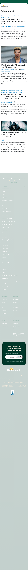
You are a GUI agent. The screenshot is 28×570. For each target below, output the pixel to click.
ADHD (4, 272)
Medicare (4, 197)
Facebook (11, 375)
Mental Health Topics (5, 71)
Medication (19, 26)
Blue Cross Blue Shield (7, 200)
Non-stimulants (5, 254)
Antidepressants (6, 242)
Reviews (4, 313)
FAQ (3, 302)
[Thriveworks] (4, 6)
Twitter (21, 375)
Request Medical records (21, 386)
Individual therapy (7, 218)
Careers (18, 328)
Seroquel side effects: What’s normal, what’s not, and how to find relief (13, 21)
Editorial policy (5, 305)
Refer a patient (5, 326)
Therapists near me (6, 233)
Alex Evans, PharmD (6, 26)
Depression (5, 278)
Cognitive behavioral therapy (10, 275)
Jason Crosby (5, 101)
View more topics (17, 310)
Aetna (3, 191)
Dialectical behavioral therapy (10, 281)
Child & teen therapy (7, 224)
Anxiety (4, 269)
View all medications (7, 260)
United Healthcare (6, 211)
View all (4, 289)
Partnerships (5, 323)
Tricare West (5, 208)
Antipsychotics (5, 248)
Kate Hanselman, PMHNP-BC (8, 69)
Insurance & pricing (6, 188)
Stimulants (4, 257)
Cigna (3, 203)
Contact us (15, 323)
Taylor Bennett (5, 139)
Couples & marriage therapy (8, 221)
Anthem (4, 194)
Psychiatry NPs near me (7, 262)
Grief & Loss (16, 307)
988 (18, 334)
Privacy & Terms (22, 385)
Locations (4, 310)
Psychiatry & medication (8, 240)
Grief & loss (5, 283)
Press (3, 307)
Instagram (6, 375)
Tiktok (8, 375)
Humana (4, 205)
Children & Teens (17, 305)
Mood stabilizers (6, 251)
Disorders (23, 69)
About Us (4, 299)
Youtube (14, 375)
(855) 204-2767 (16, 326)
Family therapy (5, 227)
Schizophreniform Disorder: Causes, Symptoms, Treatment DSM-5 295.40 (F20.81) (13, 134)
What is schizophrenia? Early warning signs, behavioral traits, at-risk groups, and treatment (13, 96)
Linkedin (18, 375)
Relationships (16, 299)
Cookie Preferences (22, 387)
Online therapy (5, 230)
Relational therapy (6, 286)
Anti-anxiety (5, 245)
